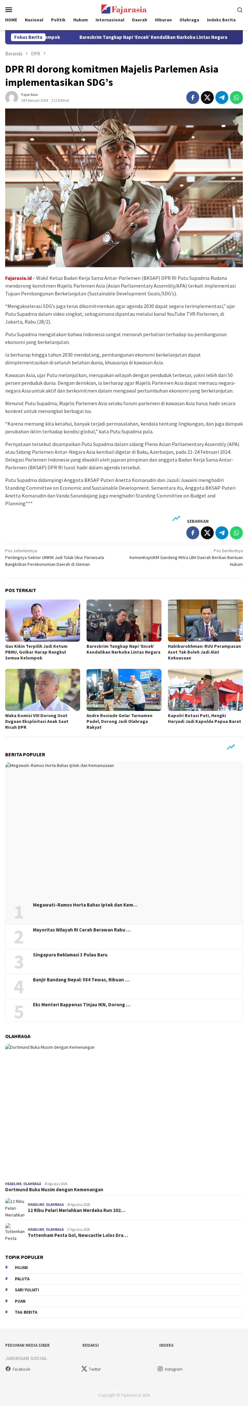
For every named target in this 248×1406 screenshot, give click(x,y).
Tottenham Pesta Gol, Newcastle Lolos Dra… (78, 1235)
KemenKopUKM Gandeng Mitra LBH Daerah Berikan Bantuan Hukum (186, 557)
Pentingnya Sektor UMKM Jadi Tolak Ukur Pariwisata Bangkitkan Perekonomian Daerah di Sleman (54, 557)
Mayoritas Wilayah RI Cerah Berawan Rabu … (82, 930)
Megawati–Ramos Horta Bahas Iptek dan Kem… (85, 905)
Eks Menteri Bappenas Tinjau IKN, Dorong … (81, 1005)
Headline (13, 1184)
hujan (21, 1267)
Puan (20, 1301)
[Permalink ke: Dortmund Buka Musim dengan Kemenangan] (124, 1111)
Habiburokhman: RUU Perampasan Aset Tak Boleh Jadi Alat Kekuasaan (204, 652)
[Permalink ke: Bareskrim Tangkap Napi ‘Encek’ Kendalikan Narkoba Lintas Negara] (124, 621)
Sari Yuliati (27, 1290)
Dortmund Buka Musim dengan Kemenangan (54, 1190)
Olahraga (32, 1184)
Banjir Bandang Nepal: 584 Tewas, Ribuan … (81, 980)
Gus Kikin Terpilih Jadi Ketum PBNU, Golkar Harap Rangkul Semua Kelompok (36, 652)
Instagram (173, 1369)
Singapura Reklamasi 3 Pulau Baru (70, 955)
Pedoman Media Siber (27, 1345)
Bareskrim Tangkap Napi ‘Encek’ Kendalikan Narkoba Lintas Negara (125, 37)
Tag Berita (26, 1312)
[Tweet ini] (207, 97)
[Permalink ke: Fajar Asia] (11, 97)
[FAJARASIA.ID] (124, 9)
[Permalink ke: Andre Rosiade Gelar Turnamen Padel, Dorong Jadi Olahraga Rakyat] (124, 690)
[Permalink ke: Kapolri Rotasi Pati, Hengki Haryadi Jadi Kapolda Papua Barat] (205, 690)
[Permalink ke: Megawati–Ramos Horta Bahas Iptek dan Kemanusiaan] (124, 829)
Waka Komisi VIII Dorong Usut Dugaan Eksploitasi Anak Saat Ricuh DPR (36, 721)
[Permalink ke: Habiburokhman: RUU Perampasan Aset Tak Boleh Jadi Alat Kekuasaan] (205, 621)
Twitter (95, 1369)
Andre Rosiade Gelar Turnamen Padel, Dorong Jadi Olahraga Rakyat (119, 721)
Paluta (22, 1279)
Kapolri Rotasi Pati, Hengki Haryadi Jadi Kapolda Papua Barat (204, 718)
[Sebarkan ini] (192, 97)
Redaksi (90, 1345)
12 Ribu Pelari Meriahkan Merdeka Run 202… (76, 1210)
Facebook (21, 1369)
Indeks (166, 1345)
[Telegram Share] (221, 97)
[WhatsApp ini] (236, 97)
